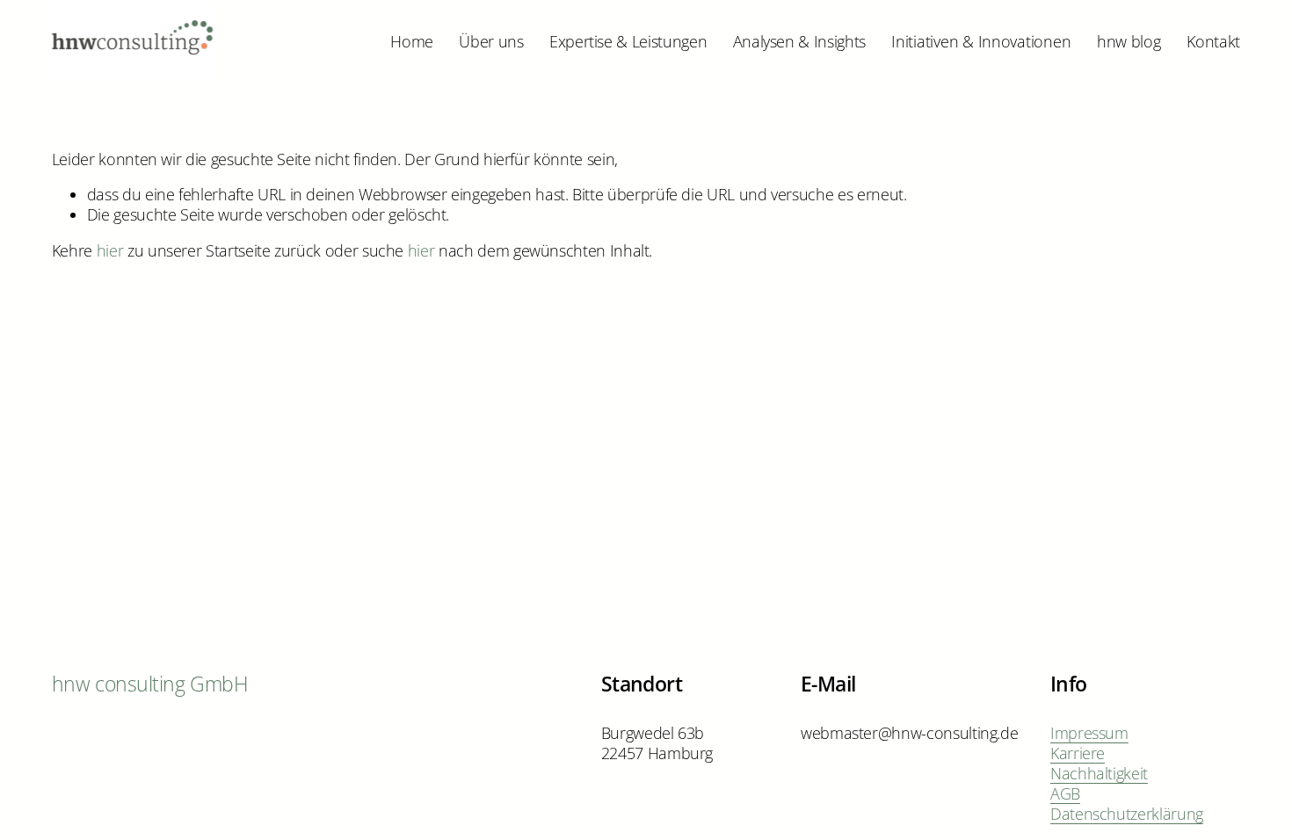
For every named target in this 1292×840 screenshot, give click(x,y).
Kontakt (1213, 41)
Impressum (1089, 733)
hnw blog (1129, 41)
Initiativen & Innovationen (981, 41)
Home (411, 41)
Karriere (1077, 753)
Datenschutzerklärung (1126, 814)
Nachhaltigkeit (1099, 774)
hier (110, 250)
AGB (1065, 794)
